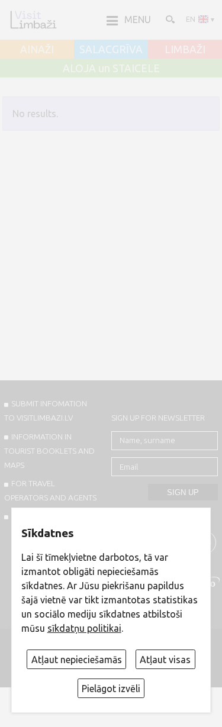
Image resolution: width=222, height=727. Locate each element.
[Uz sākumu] (33, 19)
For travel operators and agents (50, 490)
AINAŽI (37, 49)
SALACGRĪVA (111, 49)
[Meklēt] (169, 19)
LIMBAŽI (185, 49)
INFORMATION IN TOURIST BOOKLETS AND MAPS (49, 451)
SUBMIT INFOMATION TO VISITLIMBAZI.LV (45, 410)
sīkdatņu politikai (84, 628)
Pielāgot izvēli (111, 688)
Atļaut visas (165, 659)
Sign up (183, 492)
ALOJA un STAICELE (111, 68)
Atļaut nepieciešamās (76, 659)
